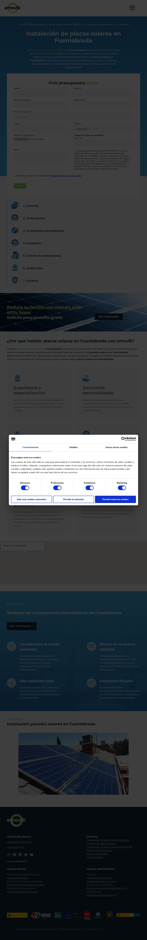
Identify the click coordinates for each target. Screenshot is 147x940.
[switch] (57, 487)
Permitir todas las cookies (115, 499)
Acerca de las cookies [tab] (117, 447)
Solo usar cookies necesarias (31, 499)
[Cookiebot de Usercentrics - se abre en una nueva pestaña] (123, 439)
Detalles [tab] (73, 447)
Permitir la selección (73, 499)
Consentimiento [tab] (30, 447)
